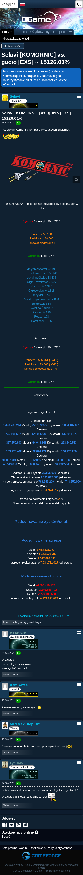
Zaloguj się (9, 4)
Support (59, 32)
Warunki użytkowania (32, 848)
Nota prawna (9, 848)
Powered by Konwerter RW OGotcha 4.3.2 (41, 616)
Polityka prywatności (60, 848)
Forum (7, 32)
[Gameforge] (41, 852)
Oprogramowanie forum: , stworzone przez (41, 866)
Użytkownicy (40, 32)
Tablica (21, 32)
